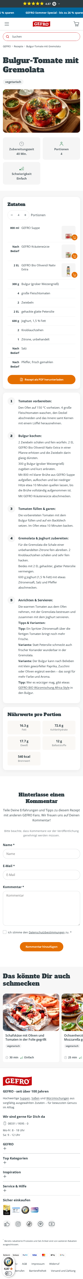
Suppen (25, 1098)
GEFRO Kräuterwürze (35, 246)
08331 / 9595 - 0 (18, 1123)
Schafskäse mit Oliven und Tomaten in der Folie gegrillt (25, 1037)
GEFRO (7, 46)
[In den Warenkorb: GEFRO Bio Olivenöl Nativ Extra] (74, 275)
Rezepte (18, 46)
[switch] (8, 1273)
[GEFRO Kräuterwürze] (68, 251)
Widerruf (54, 1264)
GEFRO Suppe (30, 228)
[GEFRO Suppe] (68, 233)
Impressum (38, 1264)
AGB (24, 1264)
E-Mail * (9, 866)
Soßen (35, 1098)
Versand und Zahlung (63, 1270)
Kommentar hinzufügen (42, 946)
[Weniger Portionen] (11, 215)
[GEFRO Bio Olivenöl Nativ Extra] (68, 270)
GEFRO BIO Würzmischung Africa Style (43, 687)
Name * (9, 845)
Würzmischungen (57, 1098)
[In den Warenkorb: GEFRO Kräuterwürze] (74, 256)
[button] (3, 4)
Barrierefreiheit (37, 1270)
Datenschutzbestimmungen (47, 932)
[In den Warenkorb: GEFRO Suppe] (74, 237)
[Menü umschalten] (7, 24)
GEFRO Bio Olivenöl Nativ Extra (38, 267)
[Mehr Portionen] (25, 215)
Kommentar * (13, 887)
